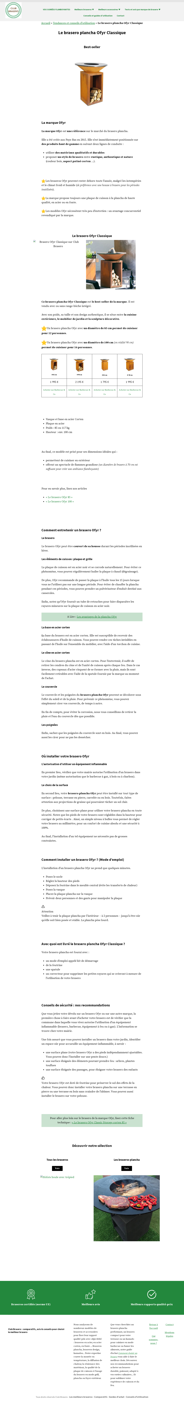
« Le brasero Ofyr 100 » (60, 501)
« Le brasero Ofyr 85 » (59, 497)
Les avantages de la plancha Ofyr (97, 617)
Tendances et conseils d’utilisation (74, 23)
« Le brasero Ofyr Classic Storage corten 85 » (99, 1122)
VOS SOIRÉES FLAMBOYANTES (56, 9)
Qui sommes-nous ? (153, 1340)
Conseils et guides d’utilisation (97, 15)
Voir (57, 1168)
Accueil (45, 23)
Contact (120, 15)
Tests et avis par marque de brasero (141, 9)
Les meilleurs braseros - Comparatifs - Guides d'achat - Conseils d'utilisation (108, 1397)
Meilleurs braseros (83, 9)
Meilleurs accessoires (108, 9)
